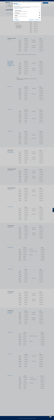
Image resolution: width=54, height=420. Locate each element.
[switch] (39, 12)
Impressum (21, 8)
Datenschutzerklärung (16, 8)
